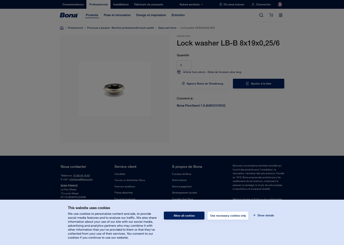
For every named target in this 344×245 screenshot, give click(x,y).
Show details (265, 215)
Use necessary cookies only (228, 215)
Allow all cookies (184, 215)
